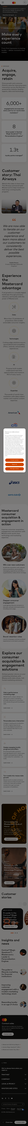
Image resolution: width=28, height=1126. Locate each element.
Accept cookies (14, 460)
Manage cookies (14, 468)
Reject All (14, 464)
